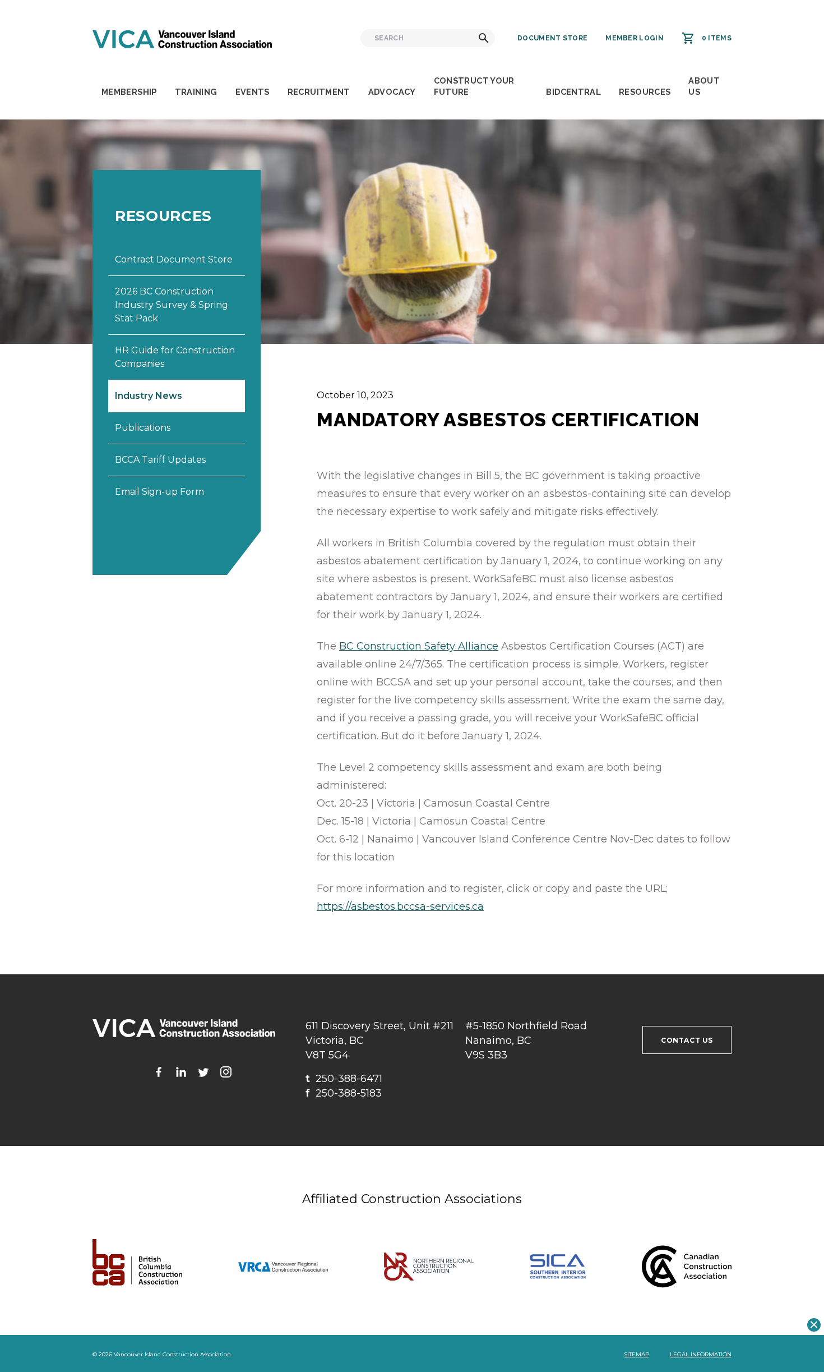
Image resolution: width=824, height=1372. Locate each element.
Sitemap (636, 1354)
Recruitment (319, 91)
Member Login (634, 38)
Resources (644, 91)
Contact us (687, 1040)
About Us (704, 86)
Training (196, 91)
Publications (142, 427)
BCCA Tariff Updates (160, 459)
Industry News (148, 395)
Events (252, 91)
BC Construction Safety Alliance (418, 646)
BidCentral (573, 91)
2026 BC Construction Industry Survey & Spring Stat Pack (171, 305)
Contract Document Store (174, 259)
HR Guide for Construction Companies (175, 357)
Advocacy (392, 91)
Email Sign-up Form (159, 491)
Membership (129, 91)
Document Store (552, 38)
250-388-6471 (343, 1078)
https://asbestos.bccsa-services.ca (400, 906)
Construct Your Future (474, 86)
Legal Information (701, 1354)
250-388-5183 (343, 1093)
